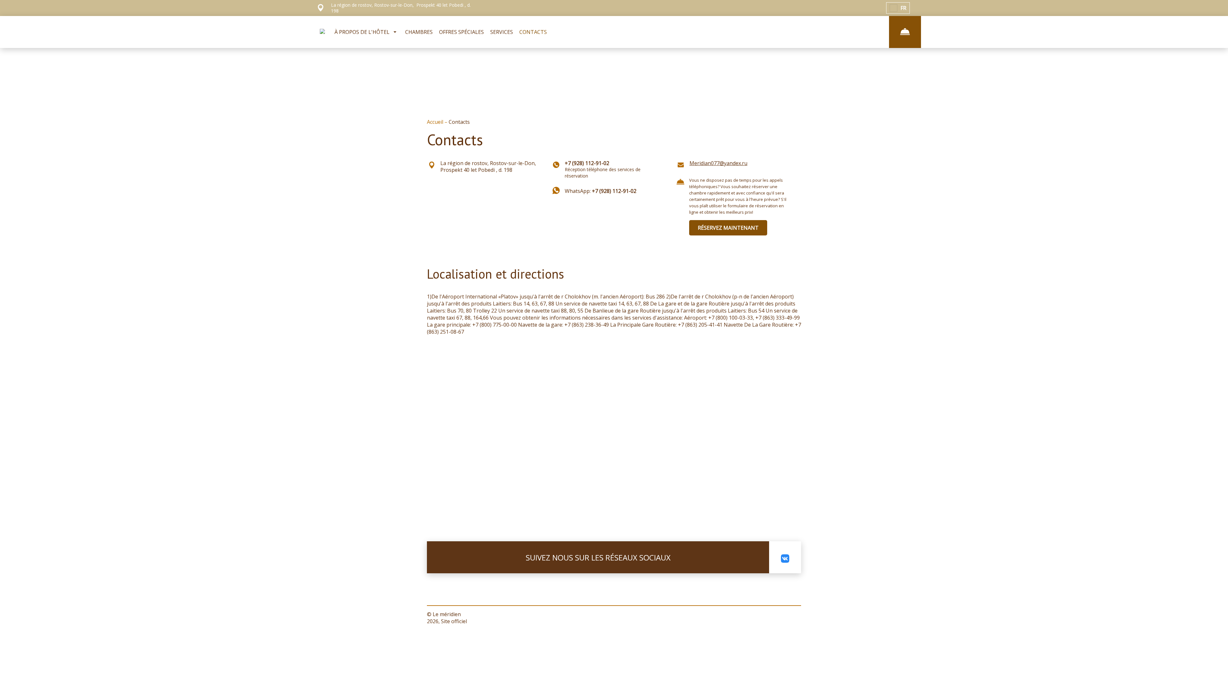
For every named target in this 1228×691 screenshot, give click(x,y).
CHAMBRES (419, 32)
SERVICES (501, 32)
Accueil (436, 121)
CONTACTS (533, 32)
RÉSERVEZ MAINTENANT (728, 227)
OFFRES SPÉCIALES (461, 32)
